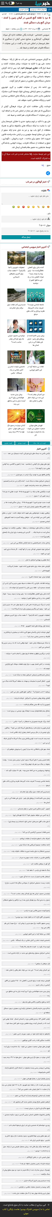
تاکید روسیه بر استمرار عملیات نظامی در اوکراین (34, 1187)
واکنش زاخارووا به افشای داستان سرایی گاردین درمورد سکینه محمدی (27, 1114)
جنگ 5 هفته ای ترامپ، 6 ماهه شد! (38, 870)
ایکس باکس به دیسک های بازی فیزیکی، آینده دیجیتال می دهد (29, 453)
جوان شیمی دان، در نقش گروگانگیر (38, 1157)
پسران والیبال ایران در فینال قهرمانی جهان (36, 1078)
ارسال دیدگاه (26, 237)
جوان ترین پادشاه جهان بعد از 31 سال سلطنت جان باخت (31, 1193)
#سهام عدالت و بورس (38, 9)
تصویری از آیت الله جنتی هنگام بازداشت (37, 704)
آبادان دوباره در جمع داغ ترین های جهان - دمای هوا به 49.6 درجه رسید (16, 428)
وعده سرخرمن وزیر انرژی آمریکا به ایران (37, 1180)
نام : (48, 213)
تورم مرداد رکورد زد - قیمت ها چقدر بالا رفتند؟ (35, 946)
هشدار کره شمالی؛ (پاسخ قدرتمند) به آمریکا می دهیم (32, 1095)
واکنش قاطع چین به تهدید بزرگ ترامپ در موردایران (33, 474)
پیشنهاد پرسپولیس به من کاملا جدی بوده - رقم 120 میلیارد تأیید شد (28, 770)
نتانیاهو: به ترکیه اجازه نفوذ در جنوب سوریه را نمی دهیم (32, 1034)
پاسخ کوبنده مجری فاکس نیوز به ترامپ (37, 910)
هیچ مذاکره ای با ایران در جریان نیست (37, 1108)
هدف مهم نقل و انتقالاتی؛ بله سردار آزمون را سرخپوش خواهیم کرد (28, 749)
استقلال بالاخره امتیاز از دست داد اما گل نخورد (34, 876)
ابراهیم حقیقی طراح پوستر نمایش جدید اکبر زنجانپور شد (31, 1102)
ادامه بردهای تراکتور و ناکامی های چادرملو (36, 1002)
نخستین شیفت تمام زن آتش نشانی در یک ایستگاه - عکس (16, 369)
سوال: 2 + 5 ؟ (44, 225)
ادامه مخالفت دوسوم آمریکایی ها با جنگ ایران (34, 845)
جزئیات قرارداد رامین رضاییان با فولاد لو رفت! (35, 1163)
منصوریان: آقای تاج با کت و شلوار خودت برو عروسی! (32, 917)
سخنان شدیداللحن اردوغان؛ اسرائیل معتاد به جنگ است (31, 675)
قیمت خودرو (8, 443)
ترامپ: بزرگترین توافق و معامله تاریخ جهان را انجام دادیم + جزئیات (28, 653)
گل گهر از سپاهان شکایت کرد (40, 864)
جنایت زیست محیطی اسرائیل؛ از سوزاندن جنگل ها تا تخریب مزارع (27, 883)
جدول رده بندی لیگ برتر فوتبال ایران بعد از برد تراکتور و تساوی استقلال (26, 900)
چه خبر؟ (19, 3)
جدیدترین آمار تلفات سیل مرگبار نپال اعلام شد (16, 306)
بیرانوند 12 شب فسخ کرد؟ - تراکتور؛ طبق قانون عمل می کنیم (30, 692)
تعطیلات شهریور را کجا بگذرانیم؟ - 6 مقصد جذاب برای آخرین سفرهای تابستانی (16, 272)
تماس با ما (45, 1209)
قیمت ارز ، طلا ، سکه (39, 443)
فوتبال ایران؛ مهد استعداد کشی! (39, 577)
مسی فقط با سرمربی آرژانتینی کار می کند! (36, 832)
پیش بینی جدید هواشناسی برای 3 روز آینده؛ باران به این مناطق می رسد (16, 399)
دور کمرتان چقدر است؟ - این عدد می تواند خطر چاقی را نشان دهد (36, 397)
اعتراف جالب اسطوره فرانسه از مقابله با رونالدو (35, 838)
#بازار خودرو (23, 9)
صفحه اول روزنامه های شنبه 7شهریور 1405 (35, 626)
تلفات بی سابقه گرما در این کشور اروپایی (36, 368)
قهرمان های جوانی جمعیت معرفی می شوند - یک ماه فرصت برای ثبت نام (35, 430)
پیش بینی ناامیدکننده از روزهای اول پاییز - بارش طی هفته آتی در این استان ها (35, 340)
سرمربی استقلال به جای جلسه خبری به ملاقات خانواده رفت (30, 851)
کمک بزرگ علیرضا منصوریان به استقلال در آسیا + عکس (31, 721)
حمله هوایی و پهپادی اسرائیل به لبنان (38, 560)
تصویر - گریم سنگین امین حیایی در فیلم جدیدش (34, 809)
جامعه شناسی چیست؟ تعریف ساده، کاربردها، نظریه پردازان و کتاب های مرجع (36, 309)
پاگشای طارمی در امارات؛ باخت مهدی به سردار (34, 857)
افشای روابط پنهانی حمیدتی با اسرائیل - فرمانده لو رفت (32, 698)
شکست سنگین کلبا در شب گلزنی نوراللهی (36, 1040)
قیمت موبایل (21, 443)
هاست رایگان (13, 1209)
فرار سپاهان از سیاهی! (43, 963)
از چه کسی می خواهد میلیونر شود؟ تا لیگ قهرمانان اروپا (31, 815)
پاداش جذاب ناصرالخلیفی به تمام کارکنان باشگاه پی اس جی (30, 543)
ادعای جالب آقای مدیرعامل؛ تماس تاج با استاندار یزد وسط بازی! (29, 821)
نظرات (43, 190)
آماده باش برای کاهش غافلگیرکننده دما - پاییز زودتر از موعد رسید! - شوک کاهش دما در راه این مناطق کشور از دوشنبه (36, 275)
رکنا (43, 165)
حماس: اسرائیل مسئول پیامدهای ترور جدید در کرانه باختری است (28, 953)
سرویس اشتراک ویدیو (30, 1209)
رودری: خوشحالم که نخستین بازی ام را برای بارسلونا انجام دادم (29, 1125)
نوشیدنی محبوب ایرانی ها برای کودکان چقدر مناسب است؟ (16, 339)
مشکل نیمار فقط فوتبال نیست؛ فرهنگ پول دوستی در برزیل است (28, 711)
